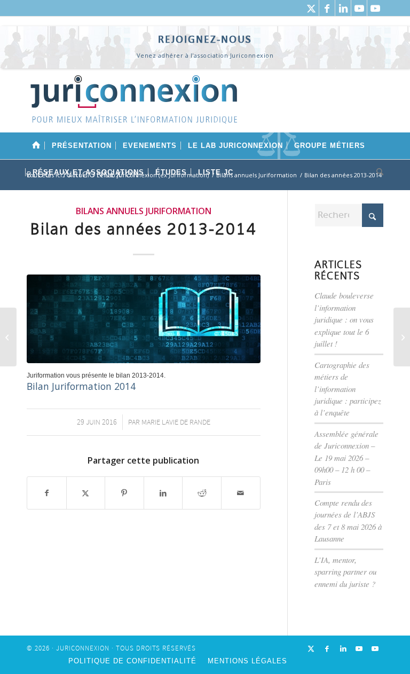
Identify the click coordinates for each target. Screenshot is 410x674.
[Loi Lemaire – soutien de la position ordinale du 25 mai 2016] (8, 337)
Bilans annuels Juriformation (143, 211)
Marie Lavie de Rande (175, 422)
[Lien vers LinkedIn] (343, 8)
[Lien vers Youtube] (359, 8)
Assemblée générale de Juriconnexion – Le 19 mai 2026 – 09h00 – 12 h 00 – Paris (346, 457)
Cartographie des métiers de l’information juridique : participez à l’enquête (347, 388)
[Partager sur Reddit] (202, 493)
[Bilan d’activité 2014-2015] (401, 337)
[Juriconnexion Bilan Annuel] (144, 319)
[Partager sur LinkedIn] (163, 493)
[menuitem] (36, 145)
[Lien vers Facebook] (327, 8)
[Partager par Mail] (241, 493)
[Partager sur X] (86, 493)
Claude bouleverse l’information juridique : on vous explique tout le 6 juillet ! (344, 319)
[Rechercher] (377, 172)
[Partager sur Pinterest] (124, 493)
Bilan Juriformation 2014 (81, 386)
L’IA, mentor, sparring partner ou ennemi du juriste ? (345, 571)
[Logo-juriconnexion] (133, 107)
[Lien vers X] (311, 8)
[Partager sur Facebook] (46, 493)
